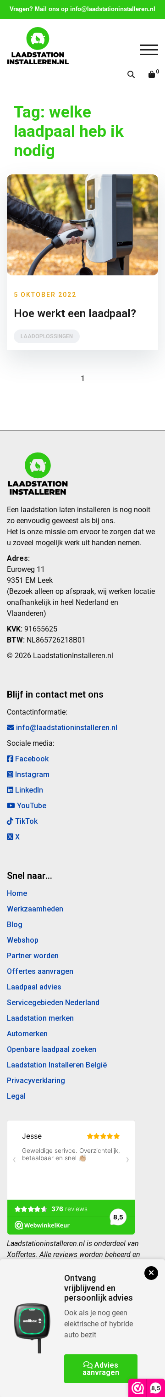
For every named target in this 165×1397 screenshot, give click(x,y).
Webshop (22, 940)
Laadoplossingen (47, 336)
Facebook (31, 758)
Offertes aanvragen (40, 971)
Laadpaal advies (34, 987)
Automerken (27, 1033)
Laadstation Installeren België (57, 1065)
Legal (16, 1096)
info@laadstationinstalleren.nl (112, 9)
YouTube (30, 805)
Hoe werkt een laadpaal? (75, 313)
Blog (14, 924)
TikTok (25, 821)
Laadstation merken (40, 1018)
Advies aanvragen (100, 1369)
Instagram (31, 774)
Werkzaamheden (35, 909)
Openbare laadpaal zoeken (51, 1049)
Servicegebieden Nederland (53, 1002)
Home (17, 893)
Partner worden (33, 955)
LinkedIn (28, 790)
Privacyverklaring (36, 1080)
